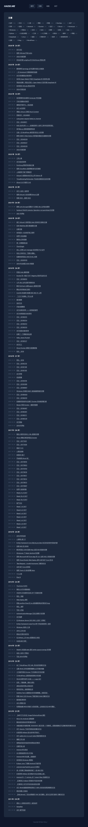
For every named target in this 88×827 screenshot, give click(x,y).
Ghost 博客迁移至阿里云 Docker (26, 438)
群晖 (50, 30)
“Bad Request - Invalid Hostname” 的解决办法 (31, 563)
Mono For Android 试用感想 (25, 719)
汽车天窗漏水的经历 (22, 101)
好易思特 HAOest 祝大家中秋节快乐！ (28, 732)
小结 (29, 23)
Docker (41, 26)
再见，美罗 (19, 606)
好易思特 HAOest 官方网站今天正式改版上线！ (31, 774)
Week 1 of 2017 (21, 527)
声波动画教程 (20, 307)
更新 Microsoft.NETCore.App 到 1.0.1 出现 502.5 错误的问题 (35, 556)
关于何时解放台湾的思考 (24, 75)
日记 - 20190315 (21, 317)
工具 (34, 33)
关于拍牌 (19, 617)
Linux (23, 37)
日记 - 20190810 (21, 279)
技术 (10, 23)
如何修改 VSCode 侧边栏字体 (25, 86)
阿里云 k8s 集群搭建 (22, 272)
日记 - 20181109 (21, 367)
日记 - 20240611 (21, 122)
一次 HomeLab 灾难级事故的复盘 (26, 72)
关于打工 (19, 344)
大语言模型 (23, 33)
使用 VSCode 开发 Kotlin (24, 53)
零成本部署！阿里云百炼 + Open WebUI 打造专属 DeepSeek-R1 (36, 82)
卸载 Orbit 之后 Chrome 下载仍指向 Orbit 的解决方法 (33, 696)
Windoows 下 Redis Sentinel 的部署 (27, 553)
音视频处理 (64, 37)
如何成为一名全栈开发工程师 (25, 232)
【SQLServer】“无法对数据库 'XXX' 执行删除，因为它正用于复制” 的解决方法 (40, 794)
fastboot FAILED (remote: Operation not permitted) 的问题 (35, 210)
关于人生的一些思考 (22, 191)
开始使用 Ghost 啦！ (22, 458)
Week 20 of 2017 (21, 496)
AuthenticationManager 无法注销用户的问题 (30, 613)
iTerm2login (20, 246)
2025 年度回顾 (21, 56)
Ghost (59, 26)
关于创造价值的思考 (22, 331)
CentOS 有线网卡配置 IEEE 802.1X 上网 (28, 293)
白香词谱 (19, 229)
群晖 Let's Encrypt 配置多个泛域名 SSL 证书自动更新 (33, 207)
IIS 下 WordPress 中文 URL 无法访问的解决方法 (31, 665)
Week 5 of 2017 (21, 513)
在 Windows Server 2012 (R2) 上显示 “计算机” (31, 620)
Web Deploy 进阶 (22, 600)
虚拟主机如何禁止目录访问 (24, 686)
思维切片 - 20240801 (23, 115)
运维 (10, 40)
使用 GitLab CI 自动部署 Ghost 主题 (27, 194)
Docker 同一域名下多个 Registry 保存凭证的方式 (31, 276)
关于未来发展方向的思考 (24, 313)
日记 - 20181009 (21, 384)
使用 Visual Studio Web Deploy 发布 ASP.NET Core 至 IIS (34, 560)
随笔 (48, 23)
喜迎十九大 (19, 448)
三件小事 (19, 158)
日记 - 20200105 (21, 260)
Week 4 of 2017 (21, 517)
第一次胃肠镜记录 (22, 243)
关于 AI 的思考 (20, 108)
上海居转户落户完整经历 (24, 172)
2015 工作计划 (21, 631)
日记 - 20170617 (21, 475)
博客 (39, 23)
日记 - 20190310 (21, 327)
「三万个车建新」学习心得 (24, 296)
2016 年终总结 (21, 536)
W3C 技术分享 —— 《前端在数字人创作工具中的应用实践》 (35, 125)
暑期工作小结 (20, 739)
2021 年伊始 (20, 213)
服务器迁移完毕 (21, 700)
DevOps (59, 23)
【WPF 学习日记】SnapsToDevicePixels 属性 (30, 715)
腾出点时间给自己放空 (23, 289)
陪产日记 (19, 503)
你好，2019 (20, 351)
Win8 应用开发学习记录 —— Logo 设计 (28, 679)
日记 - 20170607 (21, 486)
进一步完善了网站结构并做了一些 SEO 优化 (29, 770)
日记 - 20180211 (21, 415)
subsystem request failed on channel (28, 118)
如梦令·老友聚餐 (21, 236)
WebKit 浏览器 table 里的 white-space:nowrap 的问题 (33, 650)
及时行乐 (19, 303)
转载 (73, 33)
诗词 (33, 30)
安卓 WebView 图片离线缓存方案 (26, 226)
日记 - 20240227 (21, 143)
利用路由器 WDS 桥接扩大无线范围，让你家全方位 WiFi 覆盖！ (36, 706)
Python (11, 33)
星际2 (54, 33)
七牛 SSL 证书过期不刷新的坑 (25, 282)
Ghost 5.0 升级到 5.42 (23, 182)
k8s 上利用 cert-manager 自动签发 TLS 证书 (30, 250)
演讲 (53, 37)
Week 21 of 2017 (21, 493)
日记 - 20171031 (21, 441)
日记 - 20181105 (21, 370)
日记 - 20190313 (21, 324)
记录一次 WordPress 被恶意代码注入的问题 (30, 132)
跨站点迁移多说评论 (22, 634)
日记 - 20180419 (21, 398)
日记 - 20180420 (21, 394)
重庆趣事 (19, 300)
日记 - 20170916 (21, 462)
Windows (12, 30)
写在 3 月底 (20, 610)
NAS (41, 30)
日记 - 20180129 (21, 419)
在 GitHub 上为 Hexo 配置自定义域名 (28, 637)
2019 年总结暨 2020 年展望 (25, 263)
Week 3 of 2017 (21, 520)
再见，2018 (20, 360)
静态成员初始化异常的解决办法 (26, 722)
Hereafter (19, 806)
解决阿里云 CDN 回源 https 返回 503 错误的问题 (31, 550)
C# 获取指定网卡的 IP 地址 (24, 753)
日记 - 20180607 (21, 388)
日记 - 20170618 (21, 472)
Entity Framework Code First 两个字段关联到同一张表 (33, 624)
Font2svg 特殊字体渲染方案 (25, 165)
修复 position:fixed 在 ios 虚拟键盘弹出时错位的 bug (33, 603)
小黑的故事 (19, 451)
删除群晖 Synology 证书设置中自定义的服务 (30, 69)
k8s (67, 30)
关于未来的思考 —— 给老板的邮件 (27, 310)
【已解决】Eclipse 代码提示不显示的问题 (29, 781)
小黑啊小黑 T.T (21, 539)
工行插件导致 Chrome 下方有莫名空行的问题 (30, 672)
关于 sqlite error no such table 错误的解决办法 (31, 736)
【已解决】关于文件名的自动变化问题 (28, 784)
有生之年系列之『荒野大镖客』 (26, 253)
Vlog (19, 40)
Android (29, 26)
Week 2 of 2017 (21, 524)
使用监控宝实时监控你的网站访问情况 (28, 743)
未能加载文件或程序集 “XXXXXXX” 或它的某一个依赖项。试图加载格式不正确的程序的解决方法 (46, 725)
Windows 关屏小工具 (23, 627)
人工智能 (44, 33)
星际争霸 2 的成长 (22, 791)
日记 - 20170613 (21, 482)
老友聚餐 (19, 377)
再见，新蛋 (19, 596)
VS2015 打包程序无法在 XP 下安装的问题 (29, 593)
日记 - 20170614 (21, 479)
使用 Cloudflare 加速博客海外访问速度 (28, 169)
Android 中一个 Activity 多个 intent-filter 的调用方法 (33, 777)
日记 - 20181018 (21, 381)
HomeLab (71, 26)
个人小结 (19, 574)
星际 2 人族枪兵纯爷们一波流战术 (26, 803)
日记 (20, 23)
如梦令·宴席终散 (21, 489)
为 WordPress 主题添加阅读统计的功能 (28, 675)
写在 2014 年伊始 (21, 656)
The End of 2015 (21, 586)
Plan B (18, 577)
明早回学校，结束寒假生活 (24, 689)
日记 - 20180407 (21, 408)
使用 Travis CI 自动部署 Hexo (25, 570)
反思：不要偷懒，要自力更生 (25, 682)
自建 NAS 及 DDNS (22, 546)
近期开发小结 (20, 746)
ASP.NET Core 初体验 (23, 567)
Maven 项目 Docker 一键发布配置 (27, 405)
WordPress (30, 40)
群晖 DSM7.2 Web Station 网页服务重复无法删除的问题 (33, 136)
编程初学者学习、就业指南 (24, 105)
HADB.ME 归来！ (21, 641)
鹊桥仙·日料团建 (21, 239)
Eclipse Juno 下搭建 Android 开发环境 (28, 763)
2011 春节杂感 (20, 810)
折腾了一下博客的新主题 (24, 334)
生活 (50, 26)
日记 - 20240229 (21, 139)
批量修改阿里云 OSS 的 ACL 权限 (26, 257)
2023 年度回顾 (21, 149)
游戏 (59, 30)
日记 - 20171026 (21, 444)
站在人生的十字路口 (22, 653)
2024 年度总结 (21, 89)
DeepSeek (12, 37)
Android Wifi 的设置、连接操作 (26, 756)
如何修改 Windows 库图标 (24, 760)
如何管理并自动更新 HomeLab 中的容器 (28, 98)
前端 (20, 26)
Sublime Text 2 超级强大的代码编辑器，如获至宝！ (32, 693)
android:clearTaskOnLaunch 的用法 (27, 767)
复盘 (32, 37)
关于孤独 (19, 422)
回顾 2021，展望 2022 (23, 198)
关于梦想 (19, 374)
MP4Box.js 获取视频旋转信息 (25, 129)
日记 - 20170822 (21, 465)
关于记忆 (19, 50)
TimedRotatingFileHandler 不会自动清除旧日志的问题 (33, 179)
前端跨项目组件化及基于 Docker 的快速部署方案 (31, 401)
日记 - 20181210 (21, 363)
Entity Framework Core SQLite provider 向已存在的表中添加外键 (36, 543)
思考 (10, 26)
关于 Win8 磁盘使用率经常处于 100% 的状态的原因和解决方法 (35, 787)
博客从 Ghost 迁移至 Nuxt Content (27, 112)
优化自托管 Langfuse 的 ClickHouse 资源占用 (30, 60)
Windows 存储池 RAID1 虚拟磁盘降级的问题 (30, 391)
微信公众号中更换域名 (23, 589)
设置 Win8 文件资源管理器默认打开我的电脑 (30, 669)
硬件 (64, 33)
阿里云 (23, 30)
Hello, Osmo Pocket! (23, 338)
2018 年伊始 (20, 425)
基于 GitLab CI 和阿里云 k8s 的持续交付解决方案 (31, 222)
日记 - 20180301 (21, 412)
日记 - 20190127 (21, 341)
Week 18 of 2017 (21, 500)
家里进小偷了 (20, 455)
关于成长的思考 (21, 162)
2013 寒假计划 (21, 703)
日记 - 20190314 (21, 320)
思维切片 (42, 37)
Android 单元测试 (22, 750)
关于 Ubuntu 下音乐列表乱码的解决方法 (28, 729)
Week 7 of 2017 (21, 506)
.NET (69, 23)
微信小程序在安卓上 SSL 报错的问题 (27, 434)
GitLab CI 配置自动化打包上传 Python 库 (29, 175)
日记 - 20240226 (21, 146)
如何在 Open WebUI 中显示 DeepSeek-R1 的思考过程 (33, 79)
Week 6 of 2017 (21, 510)
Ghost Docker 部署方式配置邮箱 (26, 348)
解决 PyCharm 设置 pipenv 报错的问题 (28, 286)
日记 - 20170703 (21, 469)
